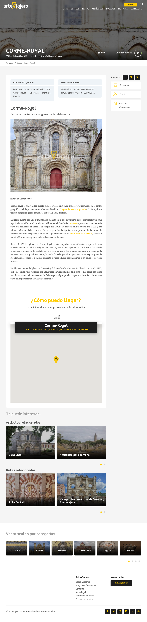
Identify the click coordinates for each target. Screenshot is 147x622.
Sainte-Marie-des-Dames (81, 233)
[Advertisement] (126, 157)
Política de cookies (84, 599)
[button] (56, 359)
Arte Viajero (16, 5)
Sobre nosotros (83, 582)
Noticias (123, 9)
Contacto (136, 9)
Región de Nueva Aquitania (73, 209)
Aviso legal (81, 592)
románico (73, 223)
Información (124, 85)
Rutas (85, 9)
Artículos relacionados (124, 105)
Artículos (97, 9)
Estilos (75, 9)
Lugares (110, 9)
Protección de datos (85, 596)
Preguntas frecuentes (86, 585)
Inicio (11, 63)
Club (130, 4)
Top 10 (64, 9)
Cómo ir (122, 94)
